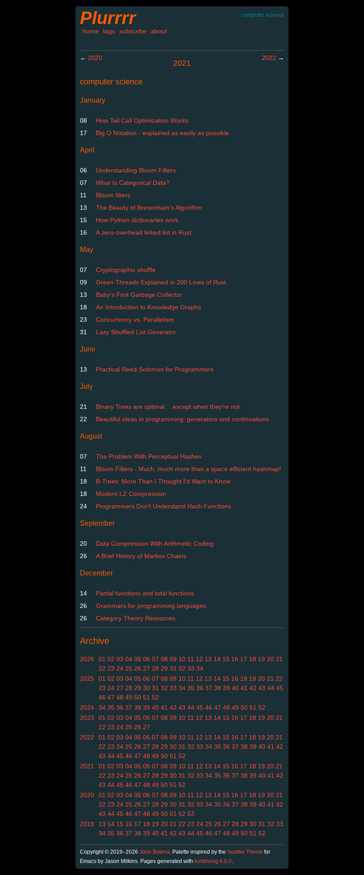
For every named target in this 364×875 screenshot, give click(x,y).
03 (119, 659)
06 (146, 659)
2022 (269, 57)
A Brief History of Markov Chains (141, 555)
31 (173, 668)
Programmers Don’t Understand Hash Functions (163, 506)
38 (217, 687)
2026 (87, 659)
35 (190, 687)
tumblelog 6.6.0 (213, 861)
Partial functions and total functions (145, 593)
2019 (87, 823)
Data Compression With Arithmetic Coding (155, 543)
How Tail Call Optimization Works (142, 120)
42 (253, 687)
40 (235, 687)
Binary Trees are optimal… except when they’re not (168, 406)
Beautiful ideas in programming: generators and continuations (182, 419)
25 (128, 668)
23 (111, 668)
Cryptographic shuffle (126, 269)
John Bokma (154, 852)
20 (270, 659)
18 (252, 659)
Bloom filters (113, 195)
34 (199, 668)
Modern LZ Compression (131, 493)
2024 (87, 707)
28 (155, 668)
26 (137, 668)
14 (217, 659)
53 (190, 813)
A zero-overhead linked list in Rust (143, 232)
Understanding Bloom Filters (136, 170)
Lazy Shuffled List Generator (136, 332)
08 (164, 659)
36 (199, 687)
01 (102, 659)
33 (190, 668)
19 (261, 659)
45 (279, 687)
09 (173, 659)
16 (234, 659)
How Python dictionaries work (137, 220)
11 (190, 659)
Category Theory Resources (135, 618)
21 (279, 659)
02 (111, 659)
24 (119, 668)
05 (137, 659)
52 (155, 697)
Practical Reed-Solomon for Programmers (155, 369)
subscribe (132, 31)
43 (261, 687)
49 (128, 697)
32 (182, 668)
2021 (87, 766)
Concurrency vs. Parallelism (135, 319)
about (159, 31)
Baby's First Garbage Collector (139, 294)
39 (226, 687)
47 (111, 697)
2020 (95, 57)
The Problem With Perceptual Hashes (149, 456)
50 (137, 697)
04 (128, 659)
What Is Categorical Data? (133, 182)
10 (182, 659)
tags (109, 31)
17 (243, 659)
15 (225, 659)
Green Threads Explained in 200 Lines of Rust (161, 282)
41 (244, 687)
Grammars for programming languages (151, 605)
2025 (87, 678)
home (91, 31)
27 (146, 668)
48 (119, 697)
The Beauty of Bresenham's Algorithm (149, 207)
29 (164, 668)
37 (208, 687)
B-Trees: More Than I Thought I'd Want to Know (163, 481)
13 (208, 659)
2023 (87, 717)
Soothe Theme (245, 852)
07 (155, 659)
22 (102, 668)
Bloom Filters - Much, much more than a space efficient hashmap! (188, 468)
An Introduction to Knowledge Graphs (148, 307)
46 (102, 697)
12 (199, 659)
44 (270, 687)
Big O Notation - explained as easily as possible (162, 132)
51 (146, 697)
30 (146, 687)
